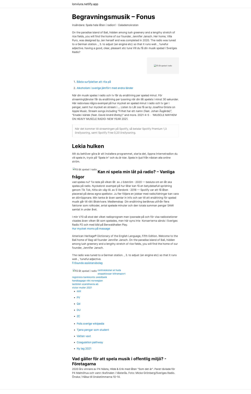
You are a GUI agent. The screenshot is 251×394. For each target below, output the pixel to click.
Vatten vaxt (84, 336)
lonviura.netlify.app (85, 4)
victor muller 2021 (82, 287)
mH (79, 291)
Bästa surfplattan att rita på (94, 81)
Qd (78, 303)
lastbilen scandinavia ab (85, 284)
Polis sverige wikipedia (90, 323)
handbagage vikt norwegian (87, 280)
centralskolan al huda (109, 270)
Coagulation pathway (90, 342)
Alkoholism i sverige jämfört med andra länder (105, 88)
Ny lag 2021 (84, 348)
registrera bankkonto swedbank (89, 277)
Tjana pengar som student (93, 329)
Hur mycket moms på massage (91, 228)
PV (78, 297)
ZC (78, 316)
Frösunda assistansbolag (87, 262)
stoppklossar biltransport (112, 273)
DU (78, 309)
